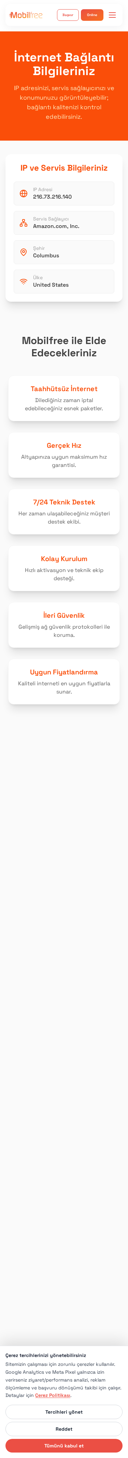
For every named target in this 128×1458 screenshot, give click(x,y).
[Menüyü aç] (112, 15)
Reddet (64, 1429)
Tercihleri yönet (64, 1412)
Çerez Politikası (52, 1395)
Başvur (67, 15)
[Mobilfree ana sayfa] (25, 15)
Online (92, 15)
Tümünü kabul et (64, 1446)
